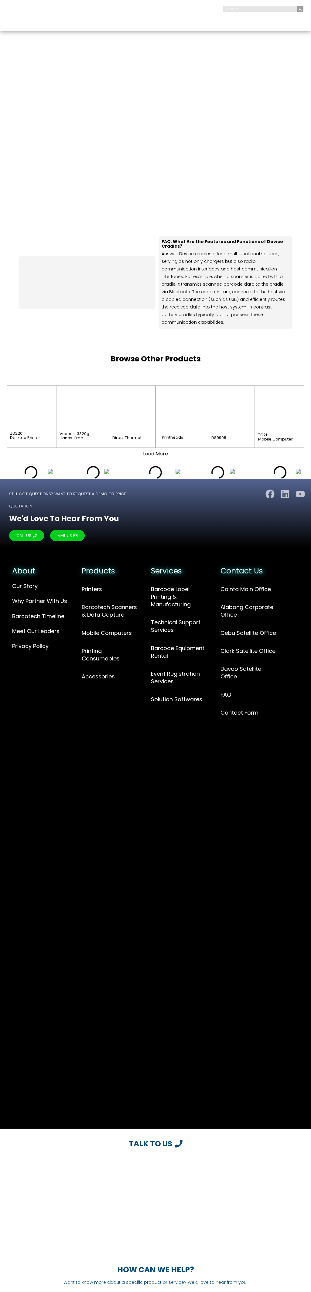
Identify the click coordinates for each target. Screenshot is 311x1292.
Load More (155, 453)
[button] (297, 19)
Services (166, 571)
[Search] (300, 9)
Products (98, 571)
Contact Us (241, 571)
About (23, 571)
